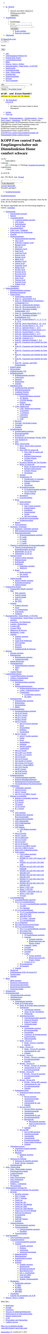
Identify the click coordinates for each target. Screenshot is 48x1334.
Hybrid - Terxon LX (27, 1063)
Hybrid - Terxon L (26, 1055)
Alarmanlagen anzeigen (23, 1001)
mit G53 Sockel (20, 840)
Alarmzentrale (29, 1138)
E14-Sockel (19, 800)
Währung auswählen (17, 13)
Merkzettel (10, 35)
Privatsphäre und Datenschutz (16, 1320)
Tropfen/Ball (24, 732)
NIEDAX (23, 568)
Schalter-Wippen (30, 458)
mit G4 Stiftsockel (21, 838)
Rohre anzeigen (25, 572)
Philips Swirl (19, 268)
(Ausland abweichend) (36, 165)
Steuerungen (19, 382)
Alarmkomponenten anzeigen (35, 1018)
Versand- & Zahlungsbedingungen (18, 1312)
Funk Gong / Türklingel (19, 230)
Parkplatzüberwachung (23, 1258)
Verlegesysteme (16, 556)
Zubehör (18, 384)
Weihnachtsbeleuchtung (23, 686)
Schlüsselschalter (30, 1024)
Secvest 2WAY (25, 1107)
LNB (21, 419)
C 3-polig (23, 543)
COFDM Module (26, 400)
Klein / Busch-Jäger (22, 444)
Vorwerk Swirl (20, 282)
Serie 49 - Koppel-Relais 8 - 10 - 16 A (29, 326)
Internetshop (5, 1332)
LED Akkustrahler (22, 821)
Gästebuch (9, 1310)
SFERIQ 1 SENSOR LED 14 (31, 891)
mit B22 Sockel (20, 719)
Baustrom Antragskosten (19, 983)
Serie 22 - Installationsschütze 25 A (28, 313)
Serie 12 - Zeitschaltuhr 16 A (25, 299)
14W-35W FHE (25, 914)
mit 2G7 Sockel (20, 717)
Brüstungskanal (20, 560)
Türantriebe (14, 1294)
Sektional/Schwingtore (28, 1252)
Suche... (5, 89)
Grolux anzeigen (35, 956)
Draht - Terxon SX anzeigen (34, 1049)
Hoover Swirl (20, 255)
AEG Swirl (19, 241)
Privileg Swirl (20, 270)
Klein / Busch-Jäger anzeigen (30, 446)
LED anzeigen (20, 813)
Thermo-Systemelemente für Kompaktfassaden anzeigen (25, 548)
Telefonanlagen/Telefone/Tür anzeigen (24, 1190)
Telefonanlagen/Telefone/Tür (16, 56)
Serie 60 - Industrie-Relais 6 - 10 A (28, 334)
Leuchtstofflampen (17, 898)
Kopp (17, 500)
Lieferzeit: (4, 163)
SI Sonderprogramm (27, 487)
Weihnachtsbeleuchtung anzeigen (32, 688)
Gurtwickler (19, 377)
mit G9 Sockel (20, 757)
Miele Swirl (19, 259)
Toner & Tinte (20, 226)
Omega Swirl (20, 263)
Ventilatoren (14, 286)
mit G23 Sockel (20, 750)
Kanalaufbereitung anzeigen (30, 396)
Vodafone (18, 614)
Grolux (26, 954)
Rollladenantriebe (16, 373)
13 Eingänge (24, 411)
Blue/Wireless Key (26, 1271)
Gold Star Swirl (20, 253)
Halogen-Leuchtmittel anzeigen (26, 798)
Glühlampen (14, 786)
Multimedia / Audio (17, 632)
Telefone (18, 1217)
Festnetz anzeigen (21, 605)
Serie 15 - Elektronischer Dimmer (27, 305)
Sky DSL (18, 601)
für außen (27, 697)
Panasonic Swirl (21, 265)
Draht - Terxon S (26, 1041)
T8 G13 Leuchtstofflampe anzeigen (33, 929)
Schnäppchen (10, 74)
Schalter (23, 475)
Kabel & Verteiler (30, 1022)
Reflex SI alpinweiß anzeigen (35, 467)
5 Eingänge (24, 415)
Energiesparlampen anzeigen (25, 711)
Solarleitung (14, 1182)
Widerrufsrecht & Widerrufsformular (19, 1314)
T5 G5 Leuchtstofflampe (24, 910)
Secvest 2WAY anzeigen (33, 1109)
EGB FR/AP (19, 435)
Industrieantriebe (21, 1254)
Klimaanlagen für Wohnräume (21, 232)
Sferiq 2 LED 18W (27, 893)
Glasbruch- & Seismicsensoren (35, 1034)
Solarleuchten (15, 974)
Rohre (17, 570)
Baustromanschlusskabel (19, 985)
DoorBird (23, 1231)
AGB (8, 1318)
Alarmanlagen (15, 999)
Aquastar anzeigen (36, 939)
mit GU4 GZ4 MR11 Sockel (25, 794)
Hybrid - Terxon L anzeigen (34, 1057)
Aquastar (27, 937)
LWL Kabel (19, 222)
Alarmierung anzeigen (32, 1010)
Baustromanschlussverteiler (20, 987)
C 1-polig (23, 541)
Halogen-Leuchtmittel (18, 796)
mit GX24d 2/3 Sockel (23, 761)
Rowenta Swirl (20, 274)
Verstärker (18, 425)
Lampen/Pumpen (16, 1173)
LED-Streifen (20, 643)
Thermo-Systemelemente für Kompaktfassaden (27, 545)
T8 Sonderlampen (26, 933)
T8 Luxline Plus (25, 931)
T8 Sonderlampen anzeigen (34, 935)
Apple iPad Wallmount (23, 641)
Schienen (18, 1260)
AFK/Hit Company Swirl (24, 243)
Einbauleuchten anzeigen (24, 701)
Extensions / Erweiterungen (20, 622)
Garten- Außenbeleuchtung (29, 690)
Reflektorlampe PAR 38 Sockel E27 (23, 972)
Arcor (17, 607)
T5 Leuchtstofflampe (27, 920)
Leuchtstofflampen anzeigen (25, 900)
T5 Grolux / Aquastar (27, 918)
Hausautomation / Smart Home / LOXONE (22, 66)
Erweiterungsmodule (31, 1059)
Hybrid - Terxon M (27, 1072)
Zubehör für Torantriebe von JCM (22, 1296)
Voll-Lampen (20, 852)
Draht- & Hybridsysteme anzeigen (32, 1005)
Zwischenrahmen (26, 498)
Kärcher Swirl (20, 257)
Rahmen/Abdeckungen (32, 456)
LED (12, 811)
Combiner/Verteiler (22, 392)
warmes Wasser (16, 672)
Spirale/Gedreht (25, 746)
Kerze (22, 726)
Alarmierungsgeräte (31, 1099)
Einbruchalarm (29, 508)
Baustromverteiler (16, 989)
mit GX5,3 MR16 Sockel (24, 848)
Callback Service (12, 1322)
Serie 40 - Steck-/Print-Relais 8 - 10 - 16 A (30, 323)
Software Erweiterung (23, 1213)
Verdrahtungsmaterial (23, 583)
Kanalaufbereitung (22, 394)
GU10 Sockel (20, 806)
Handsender (14, 1281)
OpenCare (18, 1200)
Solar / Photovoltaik (13, 72)
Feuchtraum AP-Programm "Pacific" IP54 (30, 437)
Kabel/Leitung (15, 367)
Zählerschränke (20, 585)
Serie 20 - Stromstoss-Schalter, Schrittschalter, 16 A (26, 310)
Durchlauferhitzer (16, 228)
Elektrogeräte (10, 68)
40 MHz (18, 1287)
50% (16, 670)
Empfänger (28, 510)
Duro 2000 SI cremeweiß (29, 450)
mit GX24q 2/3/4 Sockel (24, 763)
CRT (21, 1157)
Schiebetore (24, 1250)
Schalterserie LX (26, 477)
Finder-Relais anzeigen (23, 297)
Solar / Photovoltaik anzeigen (21, 1169)
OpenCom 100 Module (23, 1204)
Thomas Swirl (20, 280)
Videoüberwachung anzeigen (25, 1148)
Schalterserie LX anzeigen (34, 479)
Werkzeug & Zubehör (18, 1159)
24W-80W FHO (26, 916)
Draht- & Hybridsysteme (24, 1003)
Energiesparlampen (17, 709)
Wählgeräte (28, 1014)
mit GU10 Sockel (21, 759)
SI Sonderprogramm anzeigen (35, 489)
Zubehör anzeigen (21, 636)
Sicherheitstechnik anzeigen (20, 995)
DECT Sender (20, 1196)
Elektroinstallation (12, 76)
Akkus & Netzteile (31, 1020)
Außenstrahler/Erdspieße (24, 819)
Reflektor (23, 730)
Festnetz (13, 603)
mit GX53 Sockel (21, 767)
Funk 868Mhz (25, 1277)
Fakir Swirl (19, 251)
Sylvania (23, 896)
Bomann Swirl (20, 245)
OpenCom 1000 (21, 1206)
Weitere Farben (29, 493)
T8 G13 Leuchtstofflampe (24, 927)
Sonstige (13, 234)
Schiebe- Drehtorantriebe (29, 1279)
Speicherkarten (20, 224)
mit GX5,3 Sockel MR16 (24, 765)
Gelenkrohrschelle (21, 659)
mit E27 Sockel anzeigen (29, 736)
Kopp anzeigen (25, 502)
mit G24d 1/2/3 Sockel (23, 753)
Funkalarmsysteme (22, 1090)
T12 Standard (25, 908)
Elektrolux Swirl (21, 249)
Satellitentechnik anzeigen (24, 388)
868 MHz (18, 1291)
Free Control (24, 504)
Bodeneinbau (20, 703)
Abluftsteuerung (16, 997)
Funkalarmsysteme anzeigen (30, 1092)
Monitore (18, 1153)
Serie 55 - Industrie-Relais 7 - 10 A (28, 328)
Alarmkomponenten (27, 1016)
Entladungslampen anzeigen (25, 777)
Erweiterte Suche (15, 89)
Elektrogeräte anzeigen (18, 214)
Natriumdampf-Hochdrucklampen (27, 782)
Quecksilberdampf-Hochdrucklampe (28, 784)
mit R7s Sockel (20, 769)
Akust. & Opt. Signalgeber (34, 1012)
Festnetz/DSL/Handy (13, 58)
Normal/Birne (25, 728)
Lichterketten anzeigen (32, 694)
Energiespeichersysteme (19, 1171)
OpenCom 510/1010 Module (25, 1211)
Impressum (10, 1305)
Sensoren (18, 379)
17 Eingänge (24, 413)
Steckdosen (28, 460)
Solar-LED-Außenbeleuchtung (26, 850)
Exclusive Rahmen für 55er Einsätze (33, 462)
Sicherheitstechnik (12, 70)
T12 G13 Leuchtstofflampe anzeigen (33, 904)
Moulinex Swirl (20, 261)
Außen (17, 684)
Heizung (9, 78)
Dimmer (23, 448)
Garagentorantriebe (17, 1240)
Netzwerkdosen (20, 525)
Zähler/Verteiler (16, 578)
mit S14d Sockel (21, 771)
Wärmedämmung (16, 663)
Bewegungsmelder (22, 433)
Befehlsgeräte (25, 1267)
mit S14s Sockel (21, 773)
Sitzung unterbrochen (13, 1316)
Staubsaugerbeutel (17, 236)
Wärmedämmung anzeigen (25, 665)
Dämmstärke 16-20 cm (23, 554)
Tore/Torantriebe (12, 81)
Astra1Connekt (20, 595)
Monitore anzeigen (26, 1155)
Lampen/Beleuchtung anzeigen (21, 676)
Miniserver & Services (18, 630)
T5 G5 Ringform (21, 922)
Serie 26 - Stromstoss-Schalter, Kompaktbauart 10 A (26, 316)
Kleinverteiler (15, 369)
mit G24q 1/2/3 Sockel (23, 755)
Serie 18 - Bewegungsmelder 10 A (27, 307)
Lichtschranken (30, 1036)
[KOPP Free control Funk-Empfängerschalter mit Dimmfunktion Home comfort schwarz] (24, 135)
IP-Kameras (19, 1150)
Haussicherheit (29, 512)
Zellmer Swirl (20, 284)
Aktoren (18, 639)
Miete (8, 62)
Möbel (17, 707)
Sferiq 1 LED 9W (26, 889)
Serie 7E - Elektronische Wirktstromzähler (30, 336)
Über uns (9, 114)
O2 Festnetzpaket (21, 610)
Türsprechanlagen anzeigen (25, 1225)
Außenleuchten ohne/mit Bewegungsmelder (24, 816)
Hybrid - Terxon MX (27, 1080)
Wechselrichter (15, 1186)
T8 (21, 831)
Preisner (23, 402)
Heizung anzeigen (17, 653)
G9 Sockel (19, 804)
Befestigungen (15, 655)
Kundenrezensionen (13, 192)
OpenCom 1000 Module (24, 1209)
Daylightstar (28, 949)
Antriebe (18, 1244)
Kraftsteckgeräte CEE (18, 371)
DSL (12, 591)
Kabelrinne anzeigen (27, 566)
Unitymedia (19, 612)
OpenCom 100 (20, 1202)
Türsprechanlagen (16, 1223)
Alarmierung (24, 1007)
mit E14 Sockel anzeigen (29, 724)
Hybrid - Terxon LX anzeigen (35, 1066)
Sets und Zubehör (30, 516)
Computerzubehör (17, 218)
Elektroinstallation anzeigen (20, 290)
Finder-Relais (15, 294)
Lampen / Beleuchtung (18, 624)
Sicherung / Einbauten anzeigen (26, 529)
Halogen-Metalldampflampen (25, 779)
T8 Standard (24, 966)
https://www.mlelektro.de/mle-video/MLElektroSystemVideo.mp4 (14, 1327)
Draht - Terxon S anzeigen (34, 1043)
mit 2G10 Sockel (21, 713)
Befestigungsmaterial (18, 292)
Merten (17, 522)
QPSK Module (25, 404)
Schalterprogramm (26, 520)
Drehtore (23, 1248)
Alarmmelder (24, 1026)
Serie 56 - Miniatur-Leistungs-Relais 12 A (30, 330)
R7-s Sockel (19, 808)
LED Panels (19, 825)
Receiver (18, 421)
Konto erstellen (20, 31)
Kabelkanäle (19, 562)
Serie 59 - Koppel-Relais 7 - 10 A (27, 332)
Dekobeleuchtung (16, 680)
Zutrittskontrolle (16, 1165)
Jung (16, 442)
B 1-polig (23, 537)
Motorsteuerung (21, 1256)
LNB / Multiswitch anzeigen (30, 408)
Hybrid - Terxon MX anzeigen (35, 1082)
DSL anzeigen (20, 593)
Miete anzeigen (15, 981)
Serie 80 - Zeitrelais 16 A (24, 338)
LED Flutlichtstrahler (23, 823)
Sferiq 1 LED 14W (27, 887)
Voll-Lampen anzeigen (28, 854)
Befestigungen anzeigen (24, 657)
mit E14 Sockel (20, 721)
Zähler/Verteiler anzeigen (24, 581)
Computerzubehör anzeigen (25, 220)
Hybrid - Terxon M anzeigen (34, 1074)
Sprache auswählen (17, 11)
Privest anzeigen (30, 1097)
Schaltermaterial (16, 429)
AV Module (24, 398)
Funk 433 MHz (25, 1275)
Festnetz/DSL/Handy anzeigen (21, 589)
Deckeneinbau (20, 705)
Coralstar (27, 947)
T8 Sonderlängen (26, 964)
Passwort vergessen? (22, 33)
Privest (22, 1095)
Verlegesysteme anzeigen (24, 558)
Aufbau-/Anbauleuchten (19, 678)
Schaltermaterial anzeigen (24, 431)
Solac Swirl (19, 278)
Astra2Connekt (20, 597)
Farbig (22, 738)
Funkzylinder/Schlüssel (32, 1142)
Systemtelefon (20, 1215)
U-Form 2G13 (29, 962)
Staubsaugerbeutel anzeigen (25, 239)
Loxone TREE (15, 628)
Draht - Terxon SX (26, 1047)
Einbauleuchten (16, 699)
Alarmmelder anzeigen (32, 1028)
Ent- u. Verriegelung (27, 1273)
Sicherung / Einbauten (18, 527)
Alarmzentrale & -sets (32, 1051)
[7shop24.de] (8, 39)
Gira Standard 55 (21, 440)
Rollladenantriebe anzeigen (25, 375)
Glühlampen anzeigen (23, 788)
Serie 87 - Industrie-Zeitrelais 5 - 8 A (28, 340)
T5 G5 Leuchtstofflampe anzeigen (32, 912)
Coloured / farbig (30, 945)
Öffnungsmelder (30, 1039)
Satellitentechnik (16, 386)
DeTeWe (13, 1192)
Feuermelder (28, 1032)
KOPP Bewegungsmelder (29, 518)
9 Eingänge (24, 417)
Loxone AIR (15, 626)
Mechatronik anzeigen (37, 1121)
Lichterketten (24, 692)
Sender (26, 514)
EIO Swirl (18, 247)
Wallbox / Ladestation (18, 1184)
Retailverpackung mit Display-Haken (37, 942)
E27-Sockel (19, 802)
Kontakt (9, 1308)
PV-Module (14, 1175)
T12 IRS (23, 906)
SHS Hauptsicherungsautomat (26, 531)
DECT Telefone (21, 1198)
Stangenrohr (24, 576)
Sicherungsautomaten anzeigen (31, 535)
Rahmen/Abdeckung (31, 481)
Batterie (13, 216)
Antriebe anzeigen (26, 1246)
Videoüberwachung (17, 1146)
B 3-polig (23, 539)
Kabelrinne (19, 564)
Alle (7, 54)
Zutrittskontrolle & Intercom (25, 649)
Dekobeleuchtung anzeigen (25, 682)
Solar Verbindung (16, 1180)
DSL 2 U (18, 599)
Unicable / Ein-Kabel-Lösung (26, 423)
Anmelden (11, 208)
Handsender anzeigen (23, 1283)
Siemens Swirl (20, 276)
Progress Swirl (20, 272)
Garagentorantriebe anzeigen (25, 1242)
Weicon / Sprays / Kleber (15, 64)
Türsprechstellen (21, 1233)
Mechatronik (29, 1119)
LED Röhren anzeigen (28, 829)
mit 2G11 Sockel (21, 715)
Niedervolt (14, 970)
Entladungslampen (17, 775)
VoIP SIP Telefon (21, 1219)
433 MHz (18, 1289)
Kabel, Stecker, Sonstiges (24, 1163)
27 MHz (18, 1285)
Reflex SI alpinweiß (27, 464)
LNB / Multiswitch (22, 406)
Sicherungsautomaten (23, 533)
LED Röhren (20, 827)
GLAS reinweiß (30, 491)
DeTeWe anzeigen (21, 1194)
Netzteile (18, 645)
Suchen (8, 112)
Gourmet (27, 952)
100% (17, 668)
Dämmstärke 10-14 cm (23, 551)
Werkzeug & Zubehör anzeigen (26, 1161)
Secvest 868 (24, 1130)
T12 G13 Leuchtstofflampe (25, 902)
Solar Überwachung (17, 1177)
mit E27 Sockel (20, 734)
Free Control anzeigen (32, 506)
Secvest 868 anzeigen (32, 1132)
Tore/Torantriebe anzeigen (19, 1238)
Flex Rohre (24, 574)
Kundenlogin (11, 18)
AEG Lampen (25, 856)
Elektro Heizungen (17, 661)
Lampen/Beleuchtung (13, 60)
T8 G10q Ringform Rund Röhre (27, 925)
